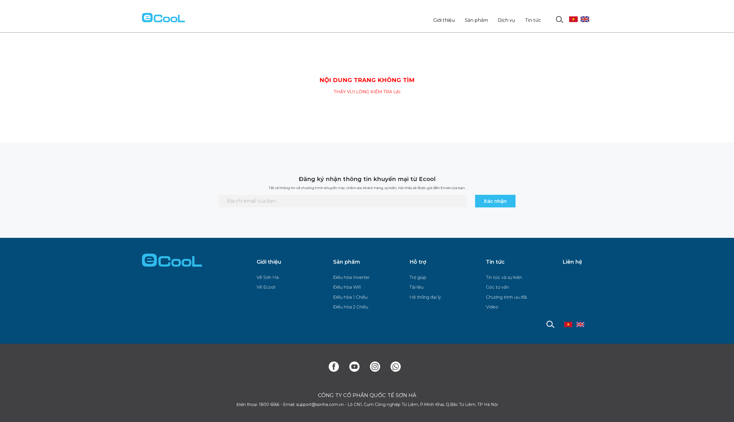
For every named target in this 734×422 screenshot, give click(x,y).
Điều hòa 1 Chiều (350, 297)
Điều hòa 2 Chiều (350, 307)
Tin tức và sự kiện (504, 277)
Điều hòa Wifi (347, 287)
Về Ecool (266, 287)
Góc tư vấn (497, 287)
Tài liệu (416, 287)
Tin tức (533, 20)
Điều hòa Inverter (351, 277)
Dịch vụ (506, 20)
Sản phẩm (476, 20)
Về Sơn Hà (268, 277)
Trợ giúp (417, 277)
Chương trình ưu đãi (506, 297)
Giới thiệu (444, 20)
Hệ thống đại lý (425, 297)
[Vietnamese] (573, 14)
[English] (585, 14)
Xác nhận (495, 201)
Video (492, 307)
